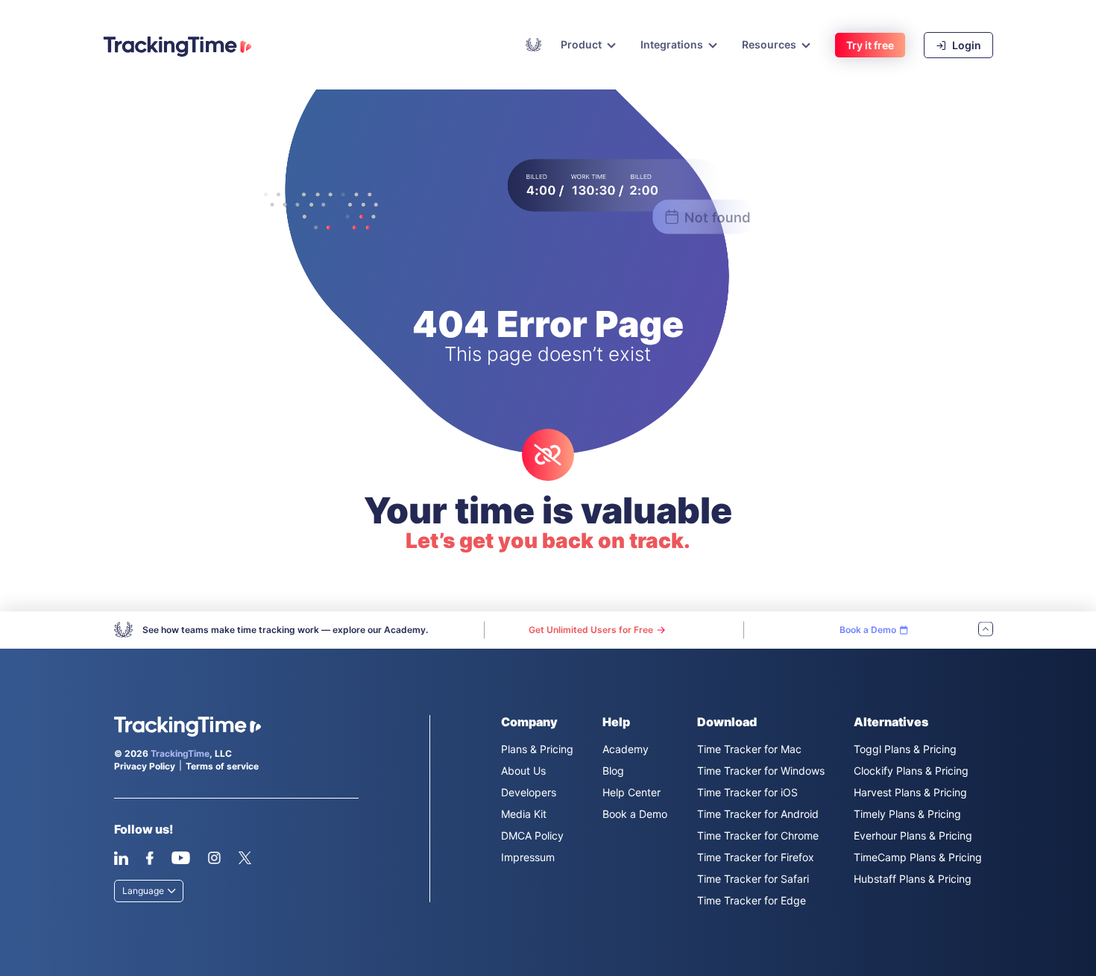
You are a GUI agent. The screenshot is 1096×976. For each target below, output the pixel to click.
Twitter (244, 858)
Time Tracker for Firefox (755, 857)
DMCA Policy (532, 835)
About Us (523, 770)
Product (581, 45)
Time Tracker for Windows (761, 770)
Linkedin (121, 858)
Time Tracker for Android (758, 813)
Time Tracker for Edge (751, 900)
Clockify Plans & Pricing (911, 770)
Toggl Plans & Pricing (905, 749)
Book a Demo (634, 813)
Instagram (214, 858)
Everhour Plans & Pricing (913, 835)
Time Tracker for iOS (747, 792)
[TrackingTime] (177, 46)
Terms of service (222, 766)
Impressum (528, 857)
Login (965, 45)
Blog (613, 770)
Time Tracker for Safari (753, 878)
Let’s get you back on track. (548, 540)
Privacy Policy (144, 766)
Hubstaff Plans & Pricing (912, 878)
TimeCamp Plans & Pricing (918, 857)
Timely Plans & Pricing (907, 813)
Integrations (671, 45)
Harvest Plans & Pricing (910, 792)
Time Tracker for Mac (749, 749)
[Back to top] (985, 630)
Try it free (870, 45)
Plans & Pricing (537, 749)
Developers (528, 792)
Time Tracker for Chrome (758, 835)
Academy (534, 44)
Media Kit (524, 813)
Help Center (631, 792)
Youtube (180, 858)
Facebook (149, 858)
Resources (769, 45)
